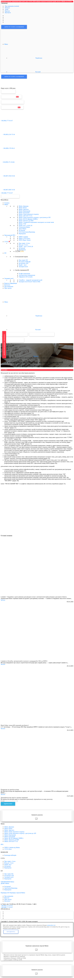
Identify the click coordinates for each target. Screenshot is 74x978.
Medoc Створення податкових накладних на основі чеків (36, 222)
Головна (6, 203)
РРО (2, 844)
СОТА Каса (8, 849)
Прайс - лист (26, 246)
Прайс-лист (25, 225)
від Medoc (17, 340)
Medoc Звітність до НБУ (26, 220)
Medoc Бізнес (23, 208)
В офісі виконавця (24, 273)
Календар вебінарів (10, 855)
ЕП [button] (5, 253)
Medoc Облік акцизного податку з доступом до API (34, 217)
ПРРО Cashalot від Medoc (12, 847)
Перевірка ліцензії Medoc (17, 892)
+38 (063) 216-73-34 (8, 134)
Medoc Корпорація (24, 211)
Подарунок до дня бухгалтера (10, 789)
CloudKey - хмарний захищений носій (30, 280)
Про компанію (12, 6)
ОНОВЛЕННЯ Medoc (7, 882)
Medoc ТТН (22, 224)
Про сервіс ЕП (23, 260)
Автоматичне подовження (27, 275)
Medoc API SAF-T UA (25, 216)
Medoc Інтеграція (24, 212)
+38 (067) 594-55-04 (8, 176)
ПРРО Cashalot (23, 237)
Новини (7, 8)
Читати (3, 600)
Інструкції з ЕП (23, 263)
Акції (6, 9)
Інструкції (22, 230)
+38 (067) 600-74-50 (8, 189)
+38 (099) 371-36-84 (8, 162)
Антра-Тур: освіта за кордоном (14, 27)
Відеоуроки (22, 233)
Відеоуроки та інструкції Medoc (14, 334)
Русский (38, 72)
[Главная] (4, 86)
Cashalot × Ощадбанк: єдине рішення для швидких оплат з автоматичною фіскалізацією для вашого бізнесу (34, 597)
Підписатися (8, 803)
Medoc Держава (23, 206)
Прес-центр (7, 288)
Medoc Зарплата (24, 209)
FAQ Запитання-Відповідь (27, 232)
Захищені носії (23, 266)
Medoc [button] (6, 204)
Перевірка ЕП (8, 91)
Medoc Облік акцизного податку (29, 214)
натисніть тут (51, 925)
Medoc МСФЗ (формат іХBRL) (28, 219)
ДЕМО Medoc (5, 883)
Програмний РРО (9, 235)
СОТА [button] (7, 241)
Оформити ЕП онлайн (26, 277)
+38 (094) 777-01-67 (7, 120)
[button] (4, 200)
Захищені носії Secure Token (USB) (29, 281)
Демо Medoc (22, 228)
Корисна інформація (10, 283)
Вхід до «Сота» (23, 245)
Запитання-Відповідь (10, 888)
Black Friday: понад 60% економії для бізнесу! (15, 725)
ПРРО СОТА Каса (24, 238)
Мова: (6, 44)
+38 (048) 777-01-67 (7, 193)
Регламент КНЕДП (25, 262)
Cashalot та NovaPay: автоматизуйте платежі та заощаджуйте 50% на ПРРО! (24, 661)
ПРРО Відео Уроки (25, 240)
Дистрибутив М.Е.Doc (12, 107)
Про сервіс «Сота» (24, 243)
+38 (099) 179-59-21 (8, 148)
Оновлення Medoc (11, 96)
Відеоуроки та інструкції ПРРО (41, 334)
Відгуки (7, 11)
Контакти (8, 12)
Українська (38, 58)
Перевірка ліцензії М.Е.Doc (12, 102)
